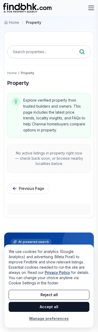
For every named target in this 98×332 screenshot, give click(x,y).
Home (12, 73)
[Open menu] (91, 8)
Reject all (49, 294)
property (33, 22)
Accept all (49, 307)
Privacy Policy (57, 272)
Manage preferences (49, 318)
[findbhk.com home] (27, 8)
